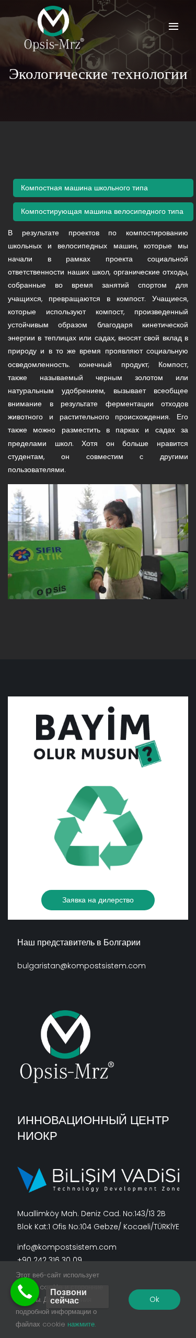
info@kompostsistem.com (67, 1247)
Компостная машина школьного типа (84, 187)
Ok (154, 1299)
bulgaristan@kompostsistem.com (81, 965)
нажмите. (81, 1324)
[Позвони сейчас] (24, 1291)
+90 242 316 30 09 (49, 1260)
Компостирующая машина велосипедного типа (102, 211)
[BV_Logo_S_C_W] (58, 29)
